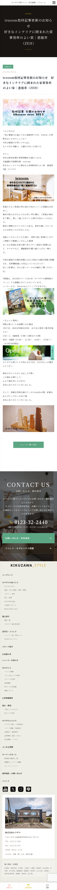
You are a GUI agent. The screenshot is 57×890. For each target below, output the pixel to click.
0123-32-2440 (31, 522)
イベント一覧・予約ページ (13, 635)
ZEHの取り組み (9, 601)
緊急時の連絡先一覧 (11, 758)
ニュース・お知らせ (10, 660)
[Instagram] (21, 789)
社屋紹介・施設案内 (11, 732)
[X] (13, 789)
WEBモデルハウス (10, 639)
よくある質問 (7, 747)
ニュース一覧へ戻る (28, 444)
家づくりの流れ (9, 713)
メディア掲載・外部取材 (12, 728)
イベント (5, 781)
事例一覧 (7, 620)
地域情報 (7, 683)
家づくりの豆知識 (10, 687)
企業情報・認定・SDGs (12, 736)
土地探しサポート (10, 605)
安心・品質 (8, 597)
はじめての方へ (9, 586)
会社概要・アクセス (11, 739)
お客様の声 (6, 654)
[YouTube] (5, 789)
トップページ (7, 575)
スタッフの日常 (9, 679)
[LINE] (28, 789)
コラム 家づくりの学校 (12, 675)
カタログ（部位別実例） (12, 624)
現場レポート (8, 690)
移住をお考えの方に (11, 609)
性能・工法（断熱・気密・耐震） (15, 590)
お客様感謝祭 (7, 698)
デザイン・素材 (9, 594)
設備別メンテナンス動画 (12, 762)
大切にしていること (11, 709)
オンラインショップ (11, 766)
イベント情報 (8, 671)
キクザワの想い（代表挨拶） (14, 724)
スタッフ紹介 (7, 646)
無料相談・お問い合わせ (12, 773)
